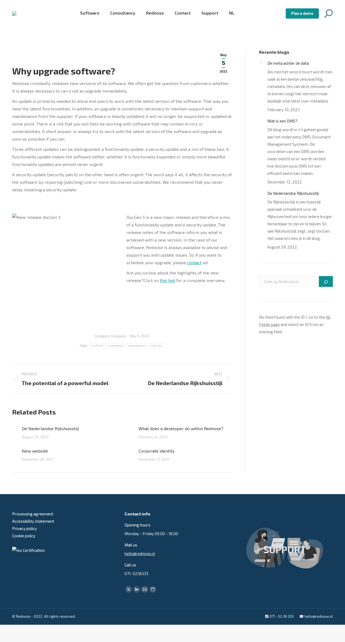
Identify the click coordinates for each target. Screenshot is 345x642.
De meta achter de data (288, 63)
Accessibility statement (33, 521)
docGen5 (97, 345)
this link (167, 280)
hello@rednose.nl (140, 553)
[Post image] (14, 428)
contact (194, 262)
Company (118, 336)
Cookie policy (23, 535)
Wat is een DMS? (282, 120)
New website (35, 450)
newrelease (115, 345)
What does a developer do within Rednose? (181, 428)
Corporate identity (156, 450)
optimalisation (137, 345)
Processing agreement (32, 513)
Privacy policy (24, 528)
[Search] (326, 281)
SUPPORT (284, 549)
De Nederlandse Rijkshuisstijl (50, 428)
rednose (156, 345)
